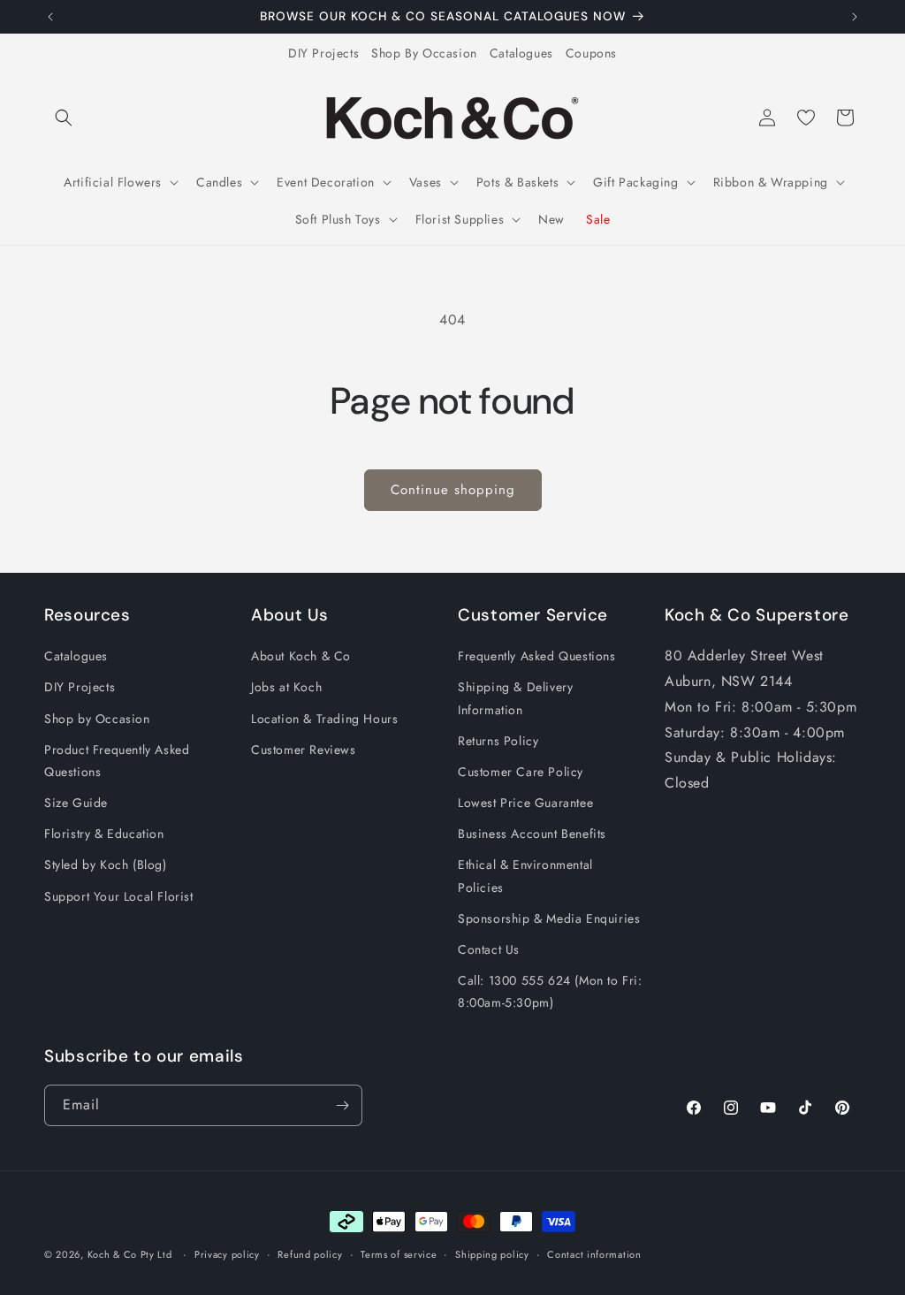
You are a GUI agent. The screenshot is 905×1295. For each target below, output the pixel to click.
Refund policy (310, 1254)
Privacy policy (227, 1254)
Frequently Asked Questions (537, 656)
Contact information (594, 1254)
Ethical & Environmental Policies (525, 875)
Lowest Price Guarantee (525, 802)
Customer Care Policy (520, 772)
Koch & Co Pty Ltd (129, 1254)
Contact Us (489, 949)
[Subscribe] (342, 1105)
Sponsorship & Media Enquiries (549, 918)
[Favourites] (806, 117)
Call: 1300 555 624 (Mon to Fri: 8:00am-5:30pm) (550, 991)
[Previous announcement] (50, 17)
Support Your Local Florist (119, 896)
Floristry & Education (104, 833)
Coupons (591, 53)
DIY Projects (323, 53)
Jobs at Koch (286, 687)
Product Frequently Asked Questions (116, 761)
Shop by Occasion (97, 718)
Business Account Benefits (532, 833)
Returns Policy (498, 741)
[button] (63, 117)
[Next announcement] (854, 17)
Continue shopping (453, 489)
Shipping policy (492, 1254)
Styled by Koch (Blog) (105, 864)
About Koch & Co (301, 656)
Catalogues (521, 53)
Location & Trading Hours (324, 718)
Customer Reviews (303, 749)
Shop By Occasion (424, 53)
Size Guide (76, 802)
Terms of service (399, 1254)
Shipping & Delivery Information (515, 698)
